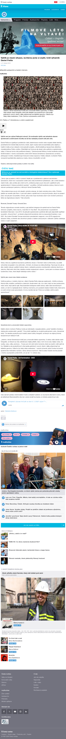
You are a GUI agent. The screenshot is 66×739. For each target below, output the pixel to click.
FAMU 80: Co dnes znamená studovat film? (24, 542)
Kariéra (36, 685)
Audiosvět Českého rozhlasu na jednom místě (14, 446)
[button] (62, 405)
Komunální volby (7, 680)
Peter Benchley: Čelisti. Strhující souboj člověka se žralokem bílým (30, 504)
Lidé (51, 20)
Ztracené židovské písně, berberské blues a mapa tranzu (29, 550)
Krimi (15, 434)
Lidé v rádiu (37, 682)
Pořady (25, 20)
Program (47, 9)
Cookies (3, 734)
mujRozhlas (5, 430)
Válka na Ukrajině (7, 677)
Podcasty (5, 699)
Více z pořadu (7, 531)
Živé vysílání (6, 438)
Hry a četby (6, 434)
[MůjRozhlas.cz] (3, 74)
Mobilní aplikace (7, 701)
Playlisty (44, 20)
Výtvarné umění (7, 20)
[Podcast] (1, 132)
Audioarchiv (55, 9)
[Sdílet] (4, 132)
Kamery (63, 9)
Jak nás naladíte (39, 677)
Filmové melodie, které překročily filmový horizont (27, 558)
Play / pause (4, 403)
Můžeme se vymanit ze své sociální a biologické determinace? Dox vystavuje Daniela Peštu (30, 173)
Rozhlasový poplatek (40, 690)
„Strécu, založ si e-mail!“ (18, 533)
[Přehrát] (3, 126)
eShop (4, 685)
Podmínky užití (21, 734)
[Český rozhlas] (6, 2)
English (29, 734)
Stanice (4, 682)
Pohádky (25, 434)
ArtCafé (3, 65)
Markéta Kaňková (10, 411)
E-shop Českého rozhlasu (12, 569)
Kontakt (36, 687)
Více (57, 20)
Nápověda (37, 680)
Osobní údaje (11, 734)
